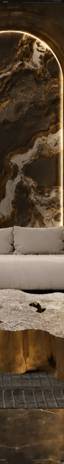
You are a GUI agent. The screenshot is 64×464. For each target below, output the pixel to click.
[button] (5, 232)
